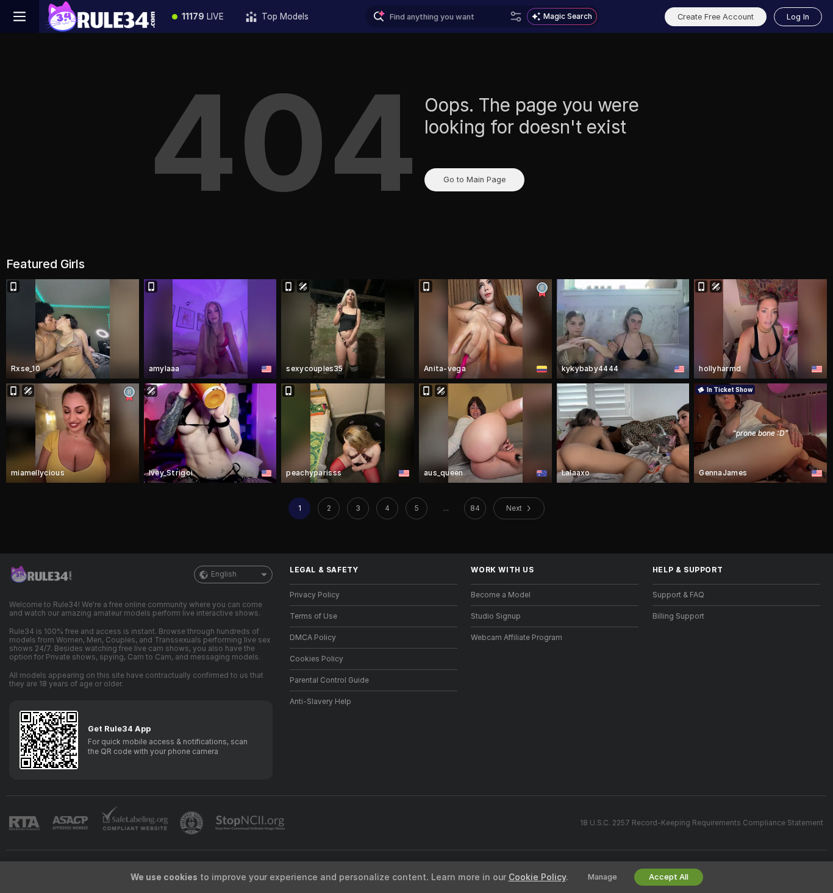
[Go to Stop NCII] (251, 823)
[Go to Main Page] (100, 16)
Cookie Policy (537, 877)
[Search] (515, 16)
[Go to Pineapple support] (193, 822)
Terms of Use (313, 616)
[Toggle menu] (19, 16)
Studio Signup (496, 616)
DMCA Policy (313, 637)
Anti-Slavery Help (320, 701)
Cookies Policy (316, 659)
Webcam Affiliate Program (516, 637)
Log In (798, 16)
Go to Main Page (474, 179)
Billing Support (678, 616)
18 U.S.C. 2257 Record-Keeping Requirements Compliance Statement (701, 823)
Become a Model (501, 595)
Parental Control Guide (329, 680)
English (224, 574)
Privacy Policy (315, 595)
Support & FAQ (678, 595)
